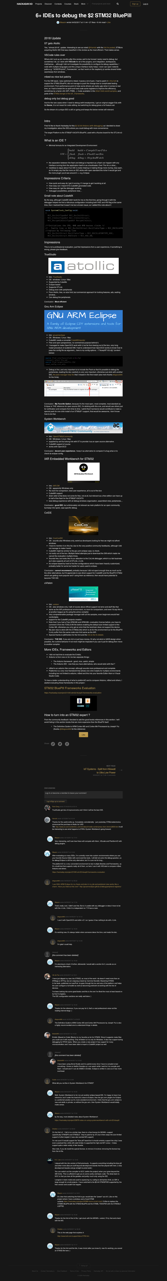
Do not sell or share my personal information (120, 1271)
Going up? (84, 1265)
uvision (56, 604)
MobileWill (55, 1034)
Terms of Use (74, 1271)
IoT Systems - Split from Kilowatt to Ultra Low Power (99, 770)
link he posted (109, 47)
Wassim (63, 22)
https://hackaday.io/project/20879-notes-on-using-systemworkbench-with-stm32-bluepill (87, 1120)
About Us (35, 1271)
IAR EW (56, 485)
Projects (38, 3)
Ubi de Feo (55, 975)
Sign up (135, 3)
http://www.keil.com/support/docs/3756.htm (73, 1236)
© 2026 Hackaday (83, 1275)
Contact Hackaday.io (47, 1271)
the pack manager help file (63, 374)
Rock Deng (55, 806)
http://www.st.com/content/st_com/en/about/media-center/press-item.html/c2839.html (87, 826)
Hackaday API (98, 1271)
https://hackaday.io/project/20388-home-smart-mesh (83, 1201)
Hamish (54, 818)
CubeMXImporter (78, 340)
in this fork (112, 81)
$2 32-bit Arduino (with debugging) (89, 125)
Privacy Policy (86, 1271)
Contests (58, 3)
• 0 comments (111, 775)
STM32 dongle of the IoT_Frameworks (69, 93)
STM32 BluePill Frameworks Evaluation (69, 688)
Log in (145, 3)
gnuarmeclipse (59, 335)
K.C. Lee (58, 1160)
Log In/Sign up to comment (56, 801)
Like (109, 22)
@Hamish (92, 47)
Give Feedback (62, 1271)
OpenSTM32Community (63, 436)
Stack (76, 3)
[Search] (117, 4)
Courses (67, 3)
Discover (48, 3)
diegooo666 (117, 374)
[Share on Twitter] (60, 743)
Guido (54, 1079)
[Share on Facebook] (67, 743)
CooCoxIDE (58, 538)
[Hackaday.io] (25, 4)
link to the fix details (95, 634)
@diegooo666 (65, 729)
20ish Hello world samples (106, 91)
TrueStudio (57, 277)
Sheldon (55, 1129)
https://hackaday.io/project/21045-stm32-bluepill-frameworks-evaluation (72, 692)
